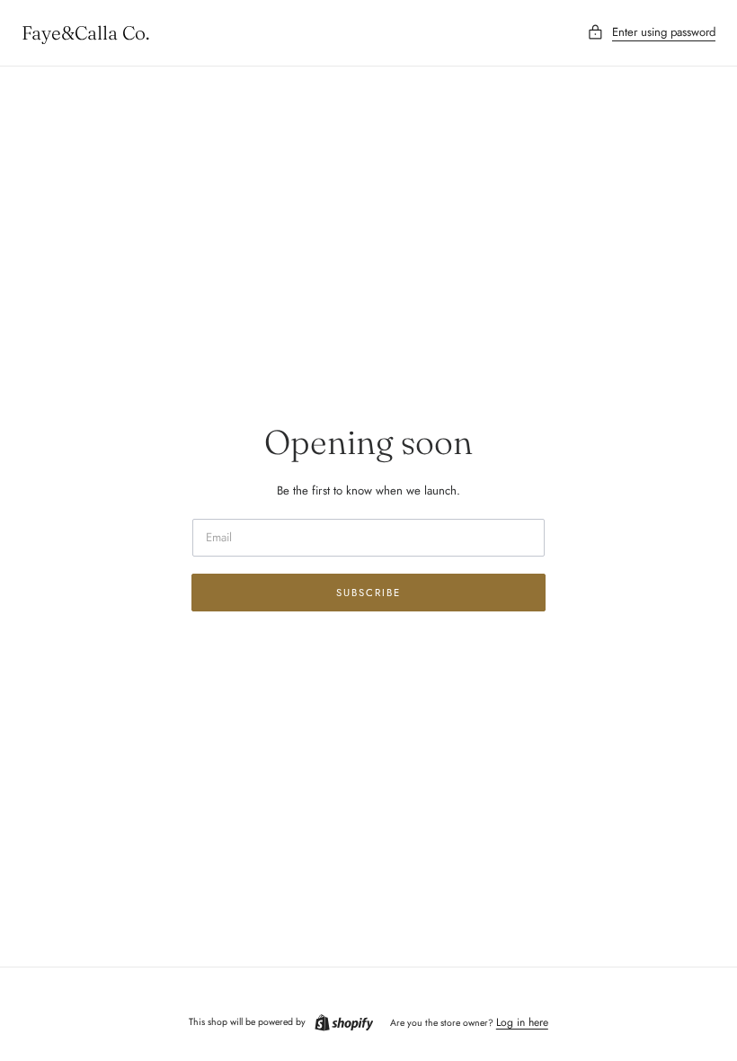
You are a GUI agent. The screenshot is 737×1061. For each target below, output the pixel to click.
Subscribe (368, 592)
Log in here (522, 1022)
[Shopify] (344, 1022)
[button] (651, 32)
